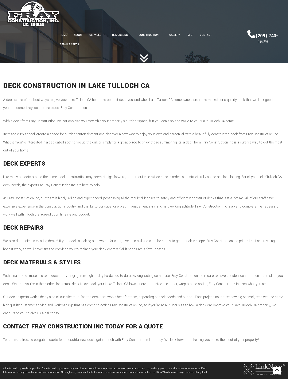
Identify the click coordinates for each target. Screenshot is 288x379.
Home (63, 35)
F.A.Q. (190, 35)
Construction (149, 35)
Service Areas (69, 44)
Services (95, 35)
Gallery (174, 35)
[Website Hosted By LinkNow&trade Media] (264, 369)
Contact (206, 35)
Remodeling (120, 35)
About (78, 35)
